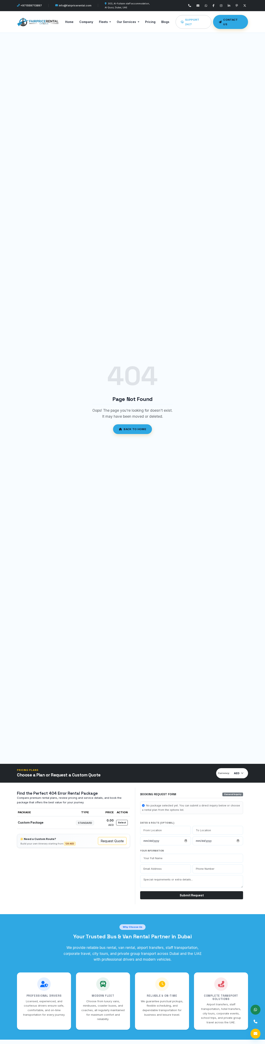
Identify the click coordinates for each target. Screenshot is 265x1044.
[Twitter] (244, 5)
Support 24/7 (192, 22)
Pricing (150, 22)
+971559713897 (31, 5)
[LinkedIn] (229, 5)
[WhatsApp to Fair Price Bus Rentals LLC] (255, 1010)
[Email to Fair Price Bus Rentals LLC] (255, 1034)
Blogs (165, 22)
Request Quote (112, 841)
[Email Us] (198, 5)
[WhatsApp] (206, 5)
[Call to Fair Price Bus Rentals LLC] (255, 1022)
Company (86, 22)
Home (69, 22)
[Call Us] (189, 5)
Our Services (127, 22)
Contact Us (230, 22)
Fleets (104, 22)
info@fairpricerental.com (75, 5)
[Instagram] (221, 5)
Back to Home (135, 429)
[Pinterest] (237, 5)
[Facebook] (213, 5)
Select (122, 822)
